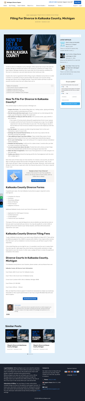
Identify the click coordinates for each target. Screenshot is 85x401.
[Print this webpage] (1, 195)
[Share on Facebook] (1, 200)
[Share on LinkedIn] (1, 206)
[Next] (53, 341)
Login (80, 5)
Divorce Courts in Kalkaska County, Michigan (17, 92)
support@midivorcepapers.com (51, 389)
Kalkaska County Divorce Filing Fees (15, 90)
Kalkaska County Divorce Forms (14, 89)
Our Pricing (12, 5)
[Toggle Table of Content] (51, 86)
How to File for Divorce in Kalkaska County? (17, 87)
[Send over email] (1, 197)
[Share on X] (1, 203)
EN (73, 375)
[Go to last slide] (7, 341)
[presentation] (17, 335)
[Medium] (7, 314)
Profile (38, 390)
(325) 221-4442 (53, 2)
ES (76, 375)
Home (5, 5)
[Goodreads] (8, 314)
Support (75, 5)
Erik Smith (38, 21)
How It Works (21, 5)
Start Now (77, 2)
